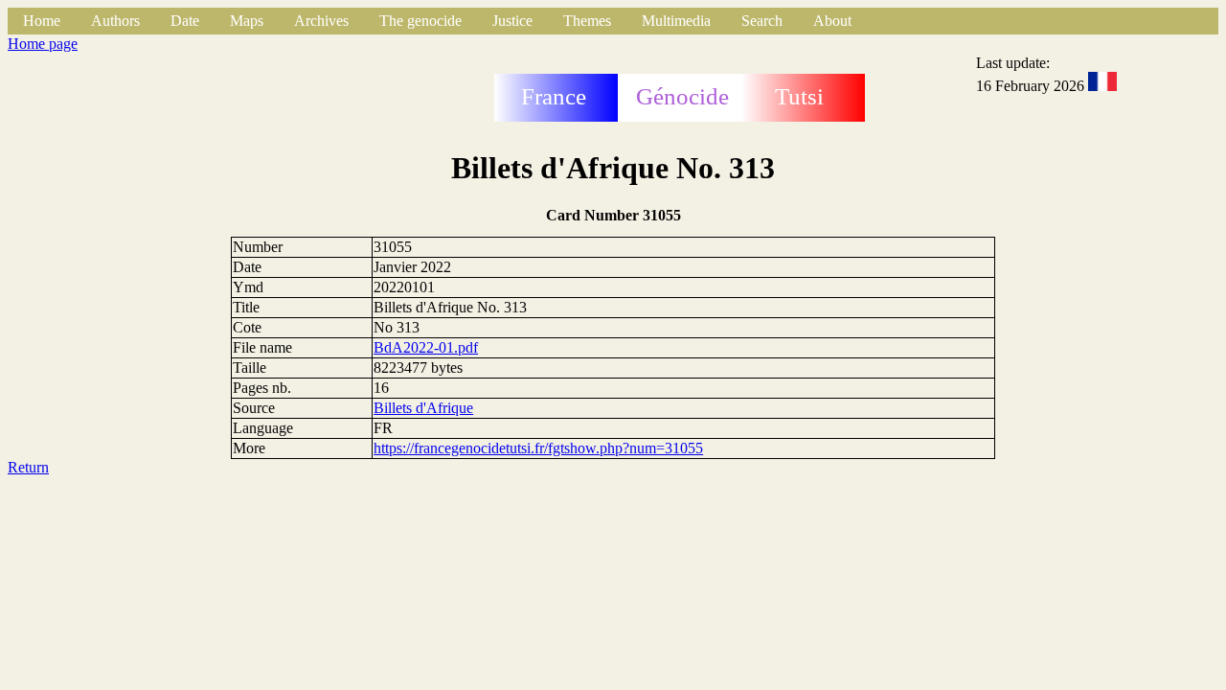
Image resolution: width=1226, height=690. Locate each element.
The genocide (420, 20)
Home (41, 20)
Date (184, 20)
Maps (246, 20)
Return (28, 467)
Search (762, 20)
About (832, 20)
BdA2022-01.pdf (426, 347)
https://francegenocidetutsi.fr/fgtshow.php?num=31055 (538, 448)
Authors (115, 20)
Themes (587, 20)
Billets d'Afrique (423, 408)
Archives (321, 20)
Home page (43, 43)
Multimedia (676, 20)
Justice (512, 20)
